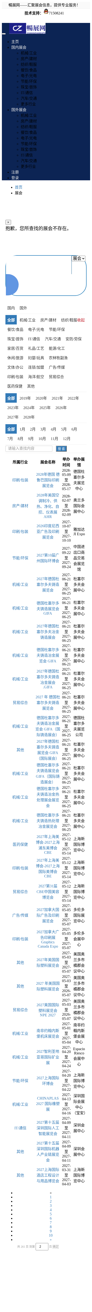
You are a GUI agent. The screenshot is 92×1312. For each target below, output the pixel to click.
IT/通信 (27, 93)
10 (51, 1235)
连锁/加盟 (36, 367)
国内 (11, 308)
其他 (31, 386)
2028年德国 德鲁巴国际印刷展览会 (48, 480)
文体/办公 (15, 367)
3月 (43, 429)
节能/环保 (29, 81)
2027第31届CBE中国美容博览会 (48, 891)
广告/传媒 (57, 367)
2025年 (45, 408)
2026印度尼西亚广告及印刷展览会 (48, 531)
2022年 (73, 398)
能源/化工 (57, 348)
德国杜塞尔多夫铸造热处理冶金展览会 (48, 821)
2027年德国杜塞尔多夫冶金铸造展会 (48, 631)
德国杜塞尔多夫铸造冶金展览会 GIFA (48, 655)
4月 (53, 429)
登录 (15, 178)
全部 (11, 320)
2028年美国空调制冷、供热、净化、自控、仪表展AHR (48, 506)
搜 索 (61, 449)
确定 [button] (56, 1246)
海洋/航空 (36, 377)
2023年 (13, 408)
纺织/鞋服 (29, 64)
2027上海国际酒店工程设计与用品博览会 (48, 1175)
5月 (64, 429)
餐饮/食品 (29, 70)
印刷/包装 (15, 377)
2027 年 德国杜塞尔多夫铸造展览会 (48, 702)
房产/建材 (29, 59)
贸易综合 (56, 377)
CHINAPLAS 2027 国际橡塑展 (48, 1103)
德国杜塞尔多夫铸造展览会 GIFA (48, 608)
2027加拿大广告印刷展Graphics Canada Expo (48, 939)
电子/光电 (29, 76)
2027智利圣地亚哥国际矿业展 (48, 1057)
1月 (22, 429)
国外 (23, 308)
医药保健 (14, 386)
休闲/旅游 (15, 358)
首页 (18, 187)
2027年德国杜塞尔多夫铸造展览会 (48, 584)
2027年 (13, 417)
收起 (81, 320)
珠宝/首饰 (29, 87)
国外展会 (18, 110)
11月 (54, 439)
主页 (15, 42)
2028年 (29, 417)
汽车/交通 (29, 98)
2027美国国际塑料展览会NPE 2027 (48, 1010)
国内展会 (18, 47)
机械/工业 (29, 53)
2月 (33, 429)
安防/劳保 (74, 339)
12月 (67, 439)
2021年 (57, 398)
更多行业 (28, 104)
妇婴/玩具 (36, 358)
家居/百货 (15, 348)
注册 (15, 172)
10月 (42, 439)
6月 (74, 429)
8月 (20, 439)
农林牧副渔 (58, 358)
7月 (10, 439)
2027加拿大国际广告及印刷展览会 (48, 915)
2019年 (25, 398)
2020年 (41, 398)
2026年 (61, 408)
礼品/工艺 (36, 348)
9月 (31, 439)
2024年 (29, 408)
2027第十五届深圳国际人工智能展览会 (48, 1128)
